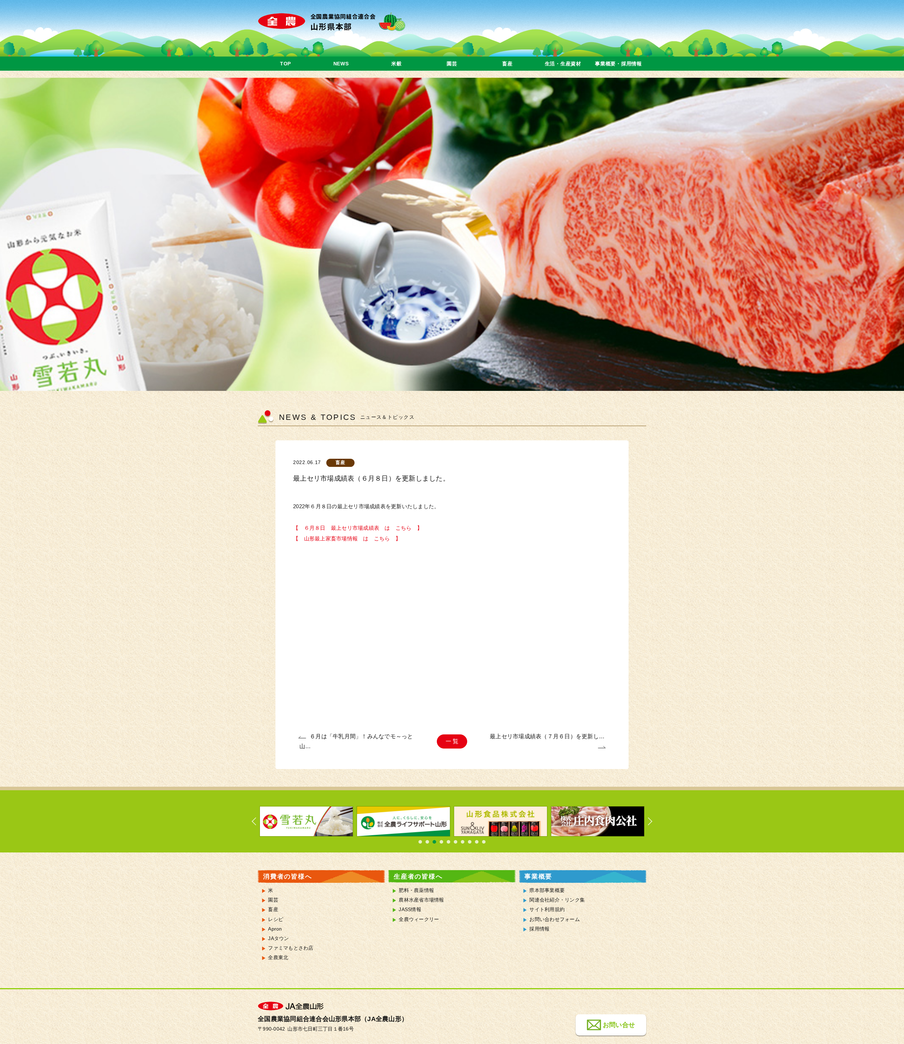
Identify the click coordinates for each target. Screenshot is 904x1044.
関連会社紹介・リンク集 (557, 900)
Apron (275, 929)
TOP (285, 63)
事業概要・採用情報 (618, 63)
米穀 (396, 63)
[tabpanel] (306, 821)
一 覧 (452, 741)
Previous (258, 821)
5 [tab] (448, 842)
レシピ (275, 919)
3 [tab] (434, 842)
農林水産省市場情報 (421, 900)
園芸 (452, 63)
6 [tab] (455, 842)
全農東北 (278, 957)
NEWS (341, 63)
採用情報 (539, 929)
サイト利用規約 (547, 909)
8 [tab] (469, 842)
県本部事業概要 (547, 890)
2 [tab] (427, 842)
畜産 (507, 63)
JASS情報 (410, 909)
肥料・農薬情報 (416, 890)
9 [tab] (476, 842)
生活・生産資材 (563, 63)
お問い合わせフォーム (554, 919)
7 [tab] (462, 842)
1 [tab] (420, 842)
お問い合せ (619, 1024)
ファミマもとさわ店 (290, 948)
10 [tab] (484, 842)
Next (646, 821)
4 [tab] (441, 842)
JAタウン (278, 938)
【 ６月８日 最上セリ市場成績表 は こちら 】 (357, 528)
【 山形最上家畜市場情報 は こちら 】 (347, 538)
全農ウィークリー (419, 919)
